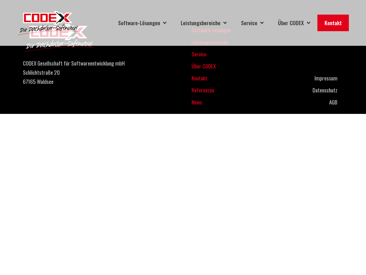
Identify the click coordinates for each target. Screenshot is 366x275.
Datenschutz (325, 90)
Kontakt (199, 78)
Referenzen (203, 90)
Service (199, 54)
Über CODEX (204, 66)
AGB (333, 102)
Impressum (326, 78)
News (197, 102)
